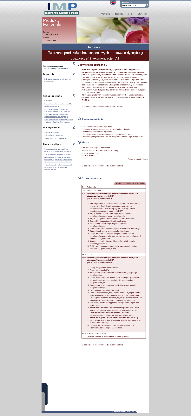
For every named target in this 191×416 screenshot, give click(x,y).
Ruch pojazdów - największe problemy (57, 154)
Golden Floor (51, 40)
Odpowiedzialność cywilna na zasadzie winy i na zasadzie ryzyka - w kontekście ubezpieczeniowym (59, 167)
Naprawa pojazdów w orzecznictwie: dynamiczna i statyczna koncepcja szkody (57, 150)
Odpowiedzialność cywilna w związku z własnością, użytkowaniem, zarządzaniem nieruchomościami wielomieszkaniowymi (58, 159)
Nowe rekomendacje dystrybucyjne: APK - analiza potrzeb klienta (58, 105)
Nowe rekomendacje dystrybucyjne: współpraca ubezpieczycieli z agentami (57, 110)
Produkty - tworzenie (52, 22)
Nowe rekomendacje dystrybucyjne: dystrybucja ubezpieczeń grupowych (56, 115)
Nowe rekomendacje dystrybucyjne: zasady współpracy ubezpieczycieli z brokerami (58, 120)
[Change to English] (113, 4)
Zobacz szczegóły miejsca (138, 159)
